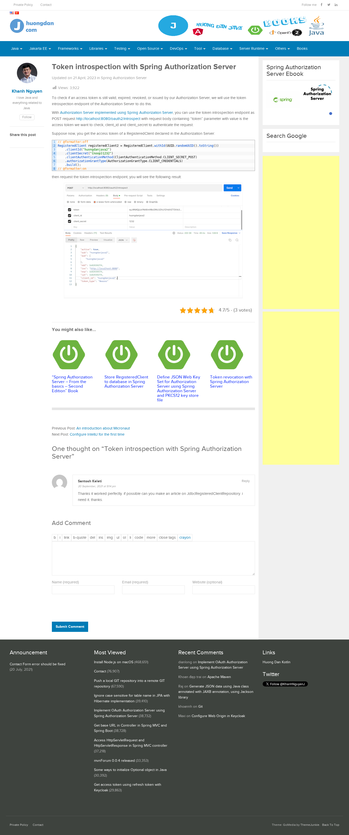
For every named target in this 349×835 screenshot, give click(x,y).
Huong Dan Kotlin (276, 662)
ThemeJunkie (309, 825)
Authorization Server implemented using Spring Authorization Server (116, 112)
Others (280, 48)
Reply (246, 481)
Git (200, 707)
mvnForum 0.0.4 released (114, 761)
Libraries (96, 48)
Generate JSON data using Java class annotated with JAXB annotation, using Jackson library (215, 691)
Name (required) (65, 582)
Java (15, 48)
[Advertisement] (301, 232)
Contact (46, 5)
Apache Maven (219, 677)
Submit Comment (70, 626)
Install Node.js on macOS (113, 662)
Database (221, 48)
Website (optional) (207, 582)
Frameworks (68, 48)
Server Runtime (251, 48)
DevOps (176, 48)
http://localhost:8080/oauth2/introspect (108, 119)
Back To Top (330, 825)
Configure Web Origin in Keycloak (218, 716)
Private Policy (23, 5)
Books (302, 48)
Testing (120, 48)
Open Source (148, 48)
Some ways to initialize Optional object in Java (130, 770)
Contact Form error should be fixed (37, 664)
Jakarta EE (38, 48)
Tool (198, 48)
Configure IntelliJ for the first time (97, 434)
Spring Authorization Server (124, 78)
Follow (27, 117)
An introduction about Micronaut (103, 428)
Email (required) (135, 582)
